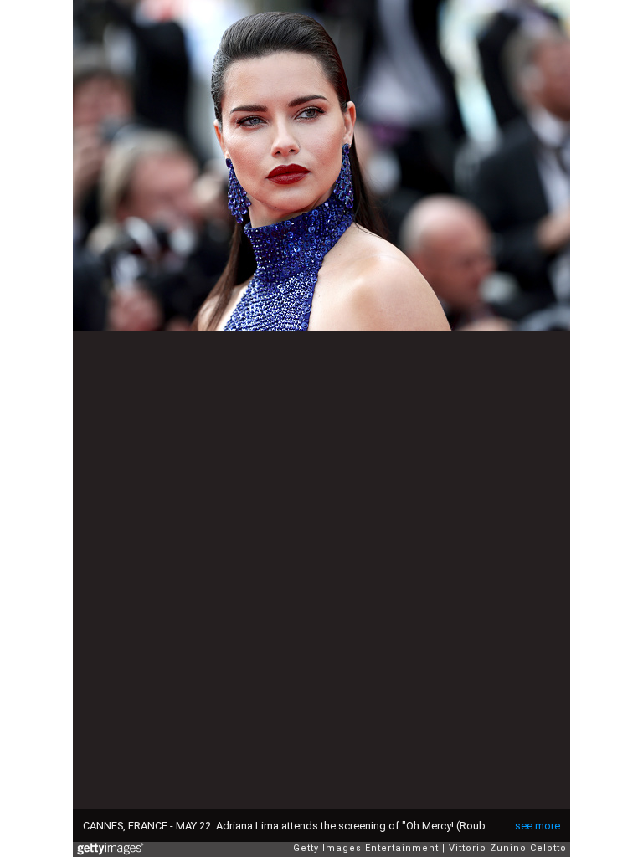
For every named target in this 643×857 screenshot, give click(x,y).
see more (537, 825)
